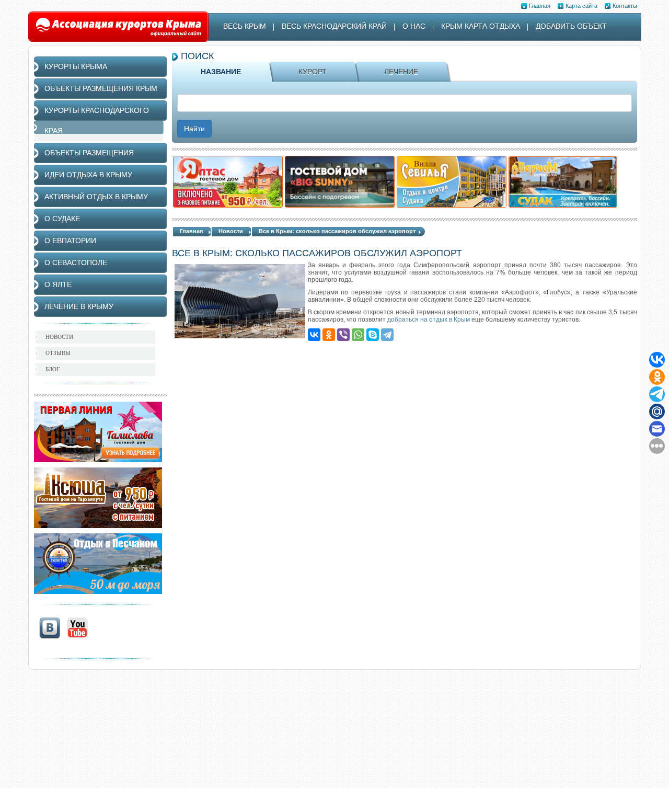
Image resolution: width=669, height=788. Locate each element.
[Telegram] (387, 334)
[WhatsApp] (358, 334)
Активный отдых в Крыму (96, 196)
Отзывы (58, 353)
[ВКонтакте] (314, 334)
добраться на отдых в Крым (428, 319)
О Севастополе (75, 262)
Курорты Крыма (75, 66)
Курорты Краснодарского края (96, 120)
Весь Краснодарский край (334, 26)
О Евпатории (70, 240)
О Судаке (62, 218)
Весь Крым (244, 26)
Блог (52, 369)
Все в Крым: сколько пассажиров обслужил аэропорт (337, 231)
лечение (401, 71)
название (221, 71)
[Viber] (343, 334)
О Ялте (58, 284)
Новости (230, 231)
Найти (194, 128)
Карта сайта (581, 6)
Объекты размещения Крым (100, 88)
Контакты (625, 6)
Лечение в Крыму (78, 306)
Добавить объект (571, 26)
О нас (413, 26)
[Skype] (372, 334)
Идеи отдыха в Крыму (88, 174)
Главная (539, 6)
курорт (312, 71)
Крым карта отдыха (480, 26)
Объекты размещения (89, 153)
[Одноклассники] (328, 334)
